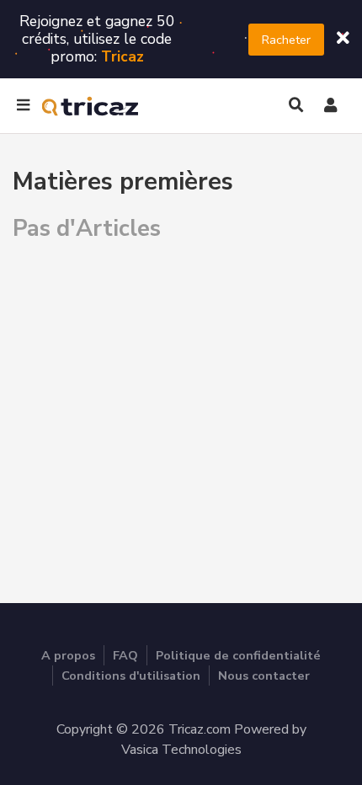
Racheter (286, 39)
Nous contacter (264, 675)
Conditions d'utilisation (130, 675)
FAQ (125, 655)
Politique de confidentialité (238, 655)
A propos (68, 655)
